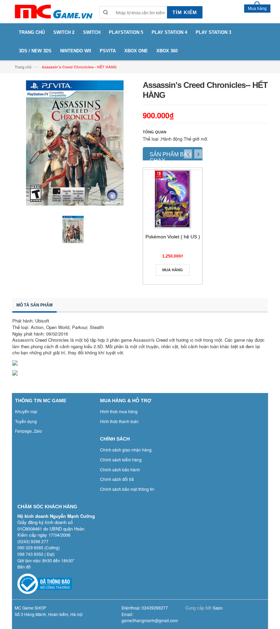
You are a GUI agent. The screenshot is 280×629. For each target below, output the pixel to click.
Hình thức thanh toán (119, 421)
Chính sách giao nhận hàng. (126, 450)
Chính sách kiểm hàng (121, 459)
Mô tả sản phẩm (34, 305)
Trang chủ (23, 66)
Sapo (218, 608)
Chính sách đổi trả (117, 479)
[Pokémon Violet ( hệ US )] (172, 198)
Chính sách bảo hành (120, 469)
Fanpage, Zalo (28, 431)
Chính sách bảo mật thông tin (127, 489)
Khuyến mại (26, 411)
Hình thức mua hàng (119, 411)
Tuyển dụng (26, 421)
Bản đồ (24, 566)
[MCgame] (53, 11)
